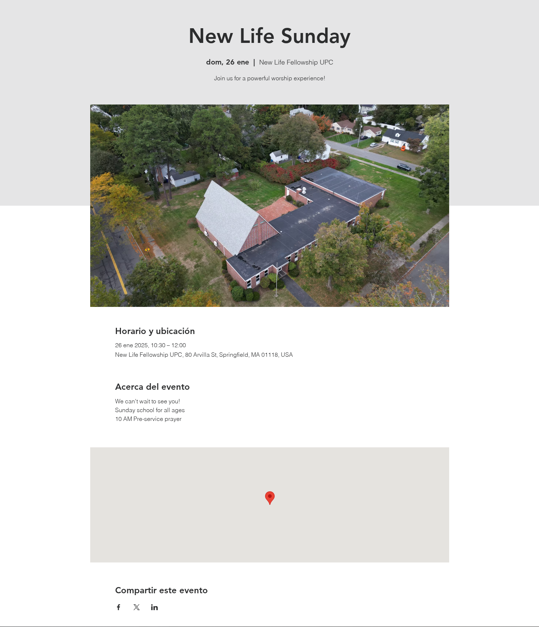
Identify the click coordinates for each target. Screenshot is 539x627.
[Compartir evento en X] (136, 607)
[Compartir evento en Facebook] (118, 607)
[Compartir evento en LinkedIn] (154, 607)
